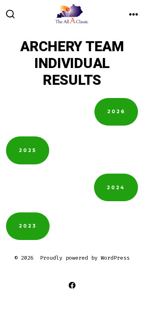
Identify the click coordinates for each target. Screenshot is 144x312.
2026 (116, 111)
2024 (116, 187)
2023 (28, 226)
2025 (27, 150)
